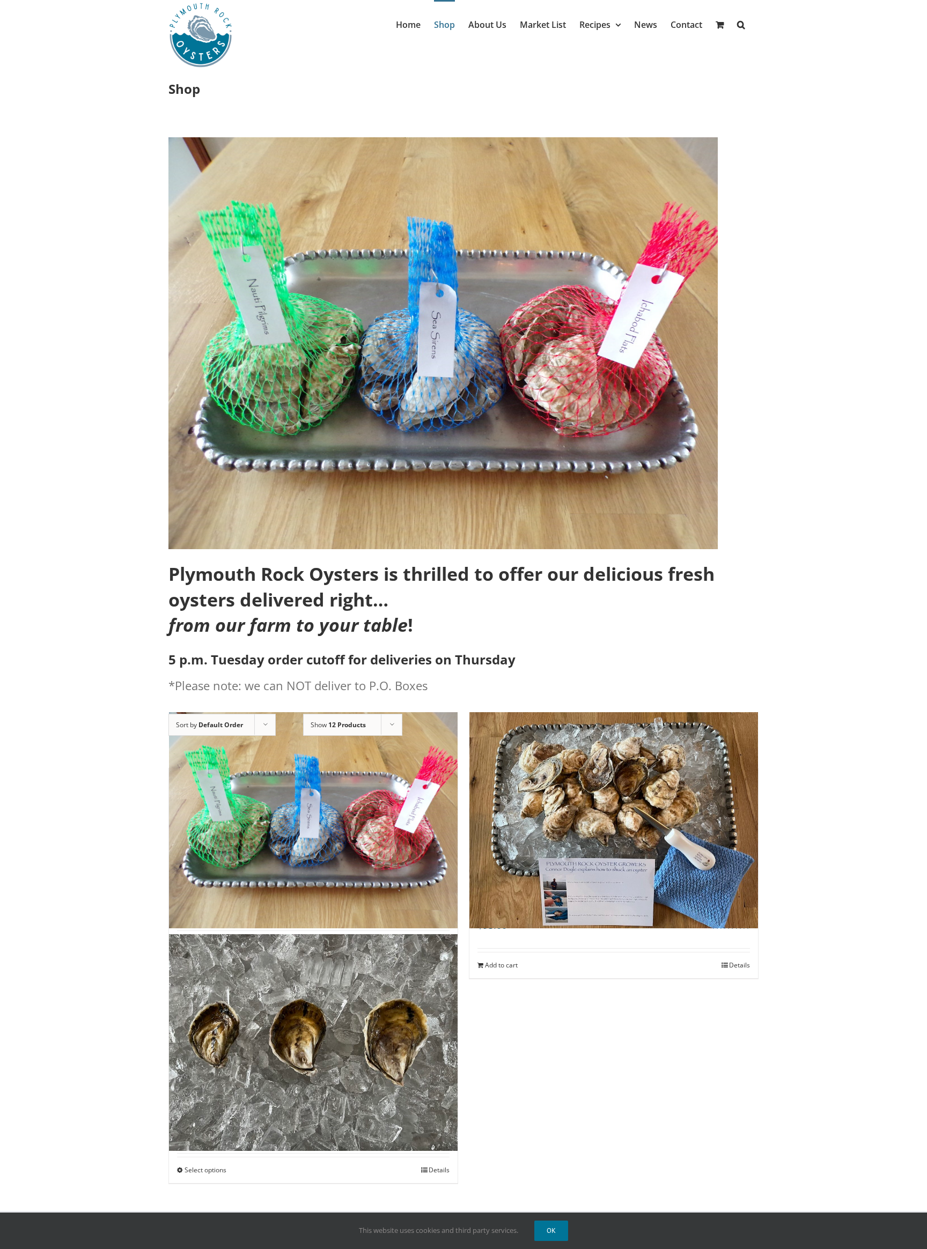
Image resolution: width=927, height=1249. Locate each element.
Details (739, 965)
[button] (741, 23)
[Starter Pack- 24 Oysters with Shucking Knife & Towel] (613, 820)
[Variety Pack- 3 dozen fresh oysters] (313, 820)
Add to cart (501, 965)
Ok (551, 1230)
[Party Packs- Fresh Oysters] (313, 1043)
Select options (205, 1169)
